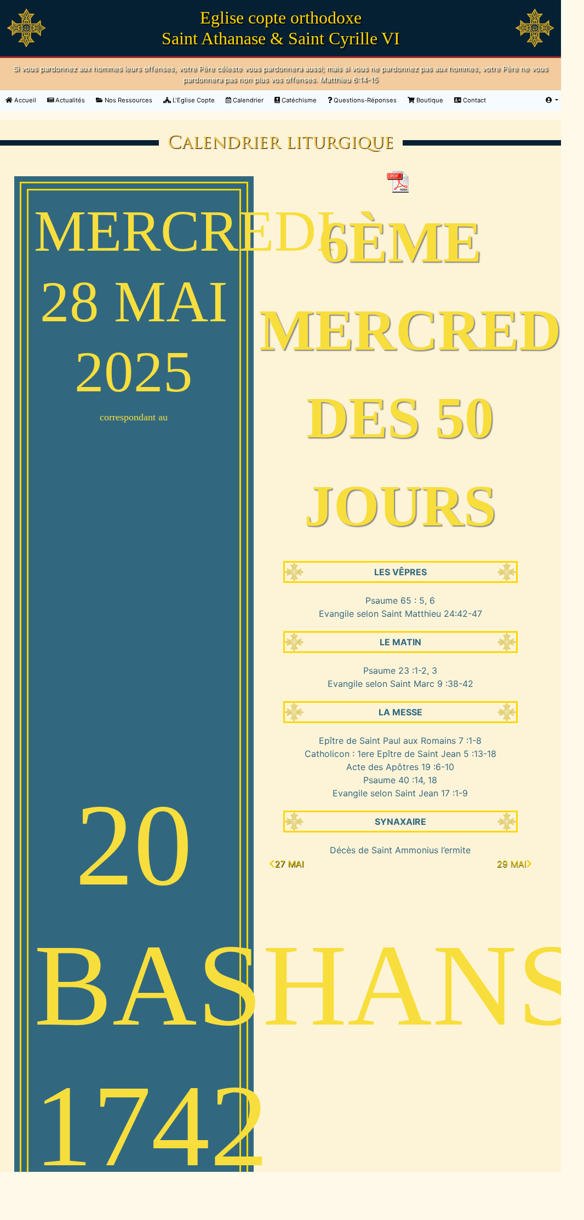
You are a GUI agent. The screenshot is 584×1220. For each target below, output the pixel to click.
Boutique (429, 100)
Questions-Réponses (364, 100)
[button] (552, 100)
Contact (473, 100)
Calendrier (247, 100)
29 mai (511, 863)
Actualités (69, 100)
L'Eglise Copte (193, 100)
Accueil (27, 100)
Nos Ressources (127, 100)
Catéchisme (298, 100)
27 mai (289, 863)
